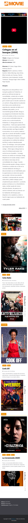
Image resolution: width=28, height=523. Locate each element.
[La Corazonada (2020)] (14, 434)
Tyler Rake (6, 278)
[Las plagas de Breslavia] (12, 306)
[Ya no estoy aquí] (12, 481)
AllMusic (3, 501)
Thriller (8, 454)
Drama (4, 454)
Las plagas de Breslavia (25, 301)
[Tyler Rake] (14, 254)
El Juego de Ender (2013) (9, 204)
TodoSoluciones (4, 505)
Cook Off (6, 368)
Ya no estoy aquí (25, 476)
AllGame (3, 503)
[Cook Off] (14, 345)
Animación (5, 46)
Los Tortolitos (25, 390)
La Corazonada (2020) (11, 458)
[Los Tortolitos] (12, 395)
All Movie (14, 280)
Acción (4, 274)
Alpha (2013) (22, 208)
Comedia (4, 365)
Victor (13, 55)
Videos (10, 46)
